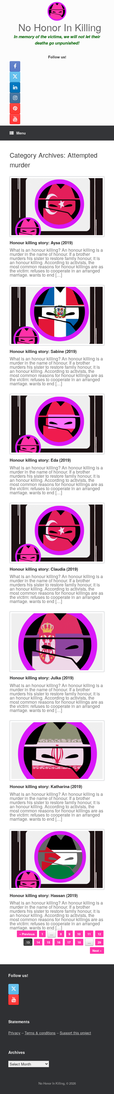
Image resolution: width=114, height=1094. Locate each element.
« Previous (27, 934)
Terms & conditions (40, 1032)
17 (69, 942)
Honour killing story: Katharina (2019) (46, 786)
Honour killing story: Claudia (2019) (44, 569)
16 (58, 942)
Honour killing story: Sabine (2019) (43, 351)
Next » (97, 951)
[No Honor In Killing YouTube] (15, 119)
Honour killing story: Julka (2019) (42, 678)
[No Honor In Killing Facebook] (15, 66)
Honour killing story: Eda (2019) (40, 460)
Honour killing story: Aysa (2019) (41, 243)
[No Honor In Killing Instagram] (15, 98)
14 (38, 942)
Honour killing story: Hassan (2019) (44, 895)
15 (48, 942)
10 (79, 934)
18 (79, 942)
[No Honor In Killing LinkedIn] (15, 87)
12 (99, 934)
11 (89, 934)
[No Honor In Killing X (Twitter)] (15, 77)
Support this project (75, 1032)
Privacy (14, 1032)
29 (99, 942)
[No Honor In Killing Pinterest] (15, 108)
